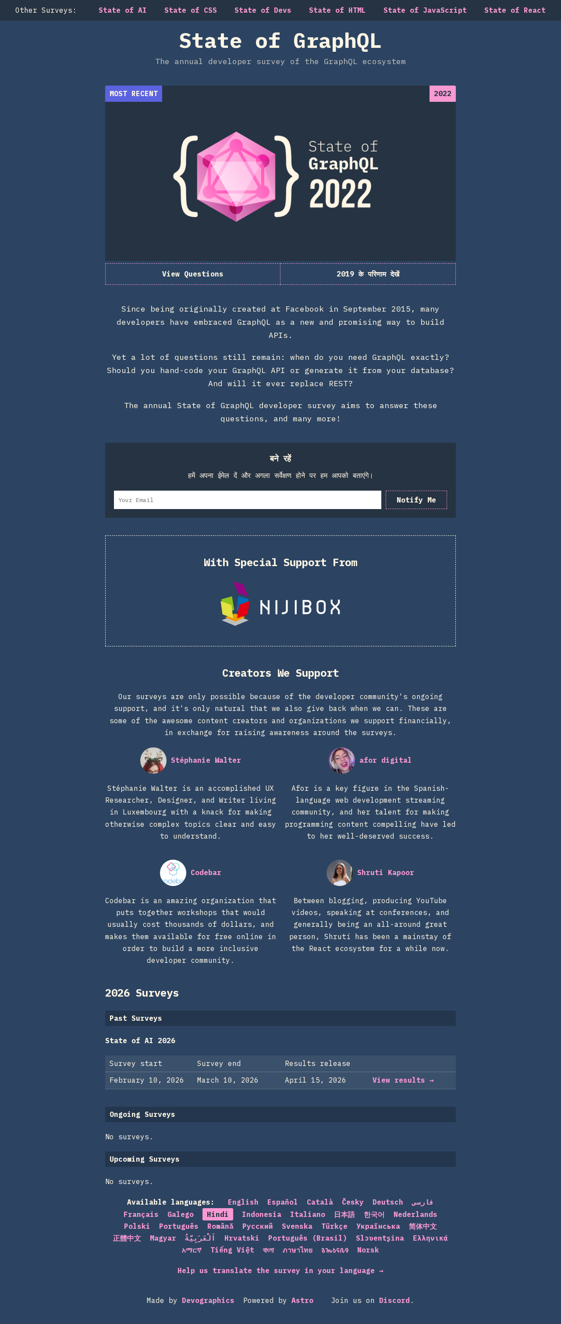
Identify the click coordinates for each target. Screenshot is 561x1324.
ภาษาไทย (297, 1249)
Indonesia (261, 1214)
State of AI (123, 10)
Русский (257, 1226)
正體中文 (127, 1238)
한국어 (374, 1214)
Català (320, 1202)
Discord (394, 1300)
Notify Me (416, 499)
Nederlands (415, 1214)
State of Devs (262, 10)
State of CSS (190, 10)
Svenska (297, 1226)
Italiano (307, 1214)
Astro (302, 1300)
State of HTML (337, 10)
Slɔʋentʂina (380, 1238)
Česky (353, 1202)
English (243, 1202)
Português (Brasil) (307, 1238)
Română (220, 1226)
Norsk (368, 1249)
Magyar (163, 1238)
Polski (137, 1226)
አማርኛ (192, 1249)
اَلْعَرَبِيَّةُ (200, 1238)
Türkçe (334, 1226)
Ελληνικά (430, 1238)
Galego (180, 1214)
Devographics (208, 1300)
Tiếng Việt (232, 1249)
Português (179, 1226)
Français (141, 1214)
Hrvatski (241, 1238)
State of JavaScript (425, 10)
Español (282, 1202)
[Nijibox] (280, 604)
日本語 (344, 1214)
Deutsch (388, 1202)
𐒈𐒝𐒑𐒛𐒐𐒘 (334, 1249)
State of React (515, 10)
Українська (378, 1226)
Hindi (218, 1214)
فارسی (423, 1202)
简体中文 (423, 1226)
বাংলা (268, 1249)
